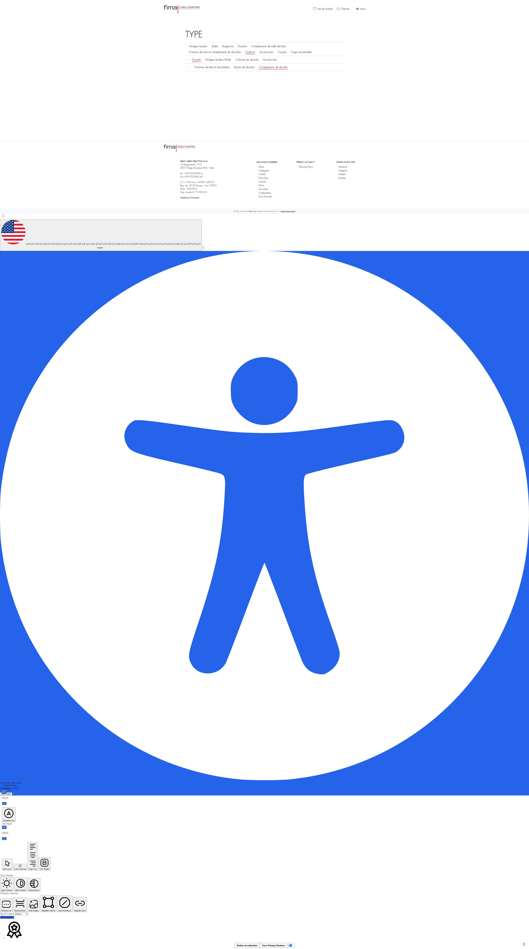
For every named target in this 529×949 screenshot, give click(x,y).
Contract (262, 182)
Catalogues (264, 170)
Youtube (342, 178)
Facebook (342, 167)
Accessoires (266, 52)
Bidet (215, 46)
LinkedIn (342, 174)
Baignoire (227, 46)
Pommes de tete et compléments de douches (215, 52)
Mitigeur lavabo (198, 46)
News (261, 185)
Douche (242, 46)
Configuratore (265, 193)
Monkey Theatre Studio (288, 211)
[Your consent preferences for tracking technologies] (524, 944)
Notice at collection (247, 945)
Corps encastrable (301, 52)
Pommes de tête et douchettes (212, 67)
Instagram (342, 170)
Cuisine (282, 52)
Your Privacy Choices (273, 945)
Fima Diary (264, 178)
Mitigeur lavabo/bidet (218, 59)
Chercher (345, 9)
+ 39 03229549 (192, 173)
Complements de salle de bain (268, 46)
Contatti (262, 174)
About (261, 167)
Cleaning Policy (306, 167)
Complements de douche (273, 67)
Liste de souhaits (325, 9)
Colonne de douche (247, 59)
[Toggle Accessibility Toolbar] (3, 216)
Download (263, 189)
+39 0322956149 (193, 177)
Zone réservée (265, 196)
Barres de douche (244, 67)
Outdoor (250, 52)
